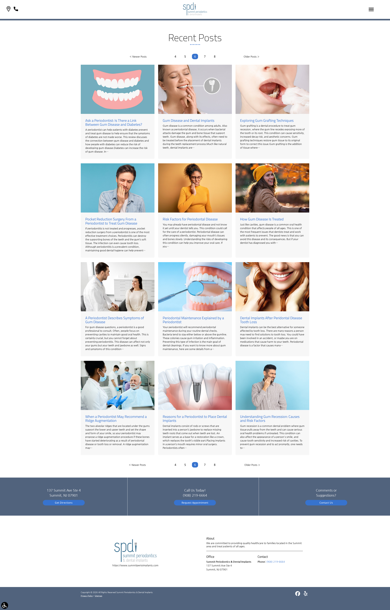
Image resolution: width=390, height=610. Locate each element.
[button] (8, 9)
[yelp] (305, 594)
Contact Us (326, 502)
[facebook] (298, 594)
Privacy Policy (87, 596)
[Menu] (371, 9)
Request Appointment (195, 502)
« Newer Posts (138, 56)
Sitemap (98, 596)
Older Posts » (251, 56)
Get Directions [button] (64, 502)
